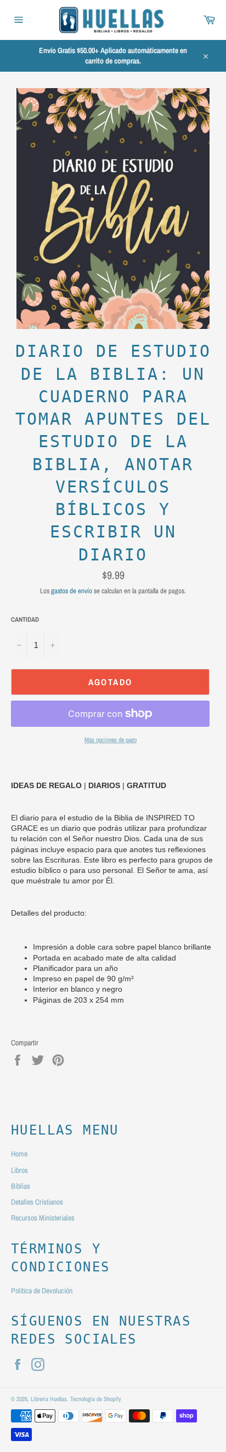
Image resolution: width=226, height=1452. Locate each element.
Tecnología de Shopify (95, 1399)
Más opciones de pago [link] (110, 740)
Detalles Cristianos (37, 1202)
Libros (19, 1170)
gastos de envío (71, 590)
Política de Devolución (41, 1290)
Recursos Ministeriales (43, 1218)
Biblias (20, 1186)
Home (19, 1154)
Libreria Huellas (49, 1399)
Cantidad (25, 619)
